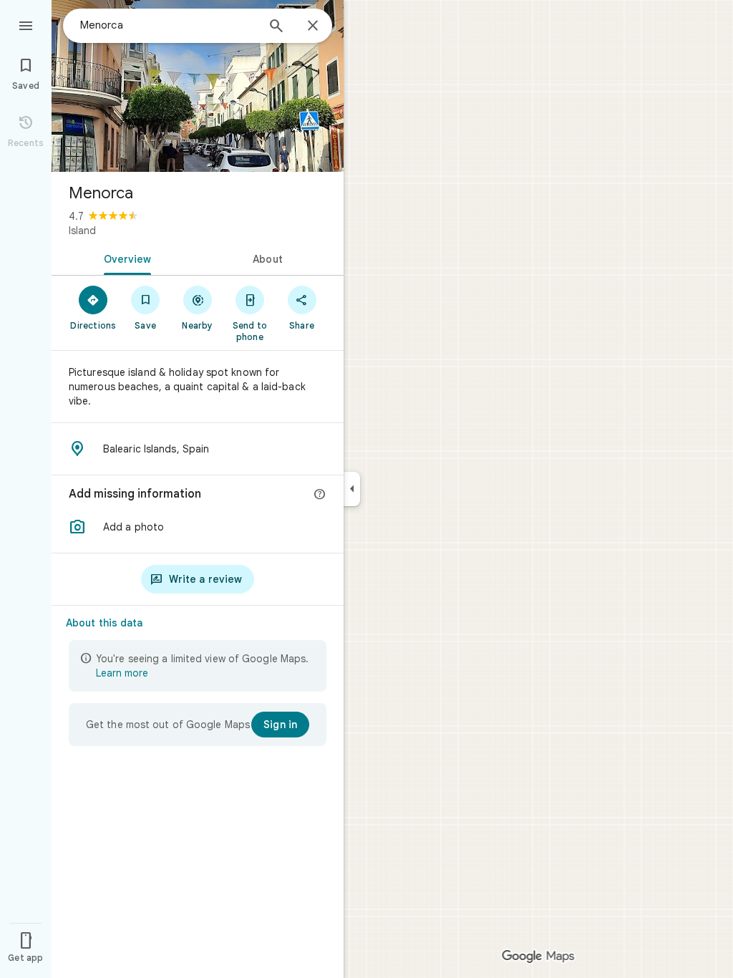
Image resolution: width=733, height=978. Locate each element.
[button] (198, 527)
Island (82, 230)
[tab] (124, 258)
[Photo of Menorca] (198, 86)
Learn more (122, 673)
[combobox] (168, 25)
